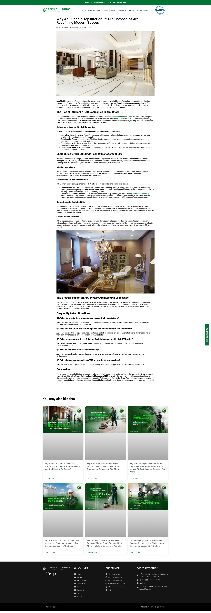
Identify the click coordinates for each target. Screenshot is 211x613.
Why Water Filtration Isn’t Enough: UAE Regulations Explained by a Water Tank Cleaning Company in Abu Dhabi (62, 543)
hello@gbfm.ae (99, 2)
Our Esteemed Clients (118, 10)
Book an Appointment (138, 10)
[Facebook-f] (45, 574)
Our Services (102, 10)
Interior (89, 27)
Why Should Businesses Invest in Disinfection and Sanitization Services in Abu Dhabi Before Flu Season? (62, 466)
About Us (91, 10)
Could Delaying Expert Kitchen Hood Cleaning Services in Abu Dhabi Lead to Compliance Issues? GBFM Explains (146, 543)
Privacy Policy (51, 607)
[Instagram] (55, 574)
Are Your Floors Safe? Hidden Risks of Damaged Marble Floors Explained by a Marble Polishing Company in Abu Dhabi (105, 543)
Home (83, 10)
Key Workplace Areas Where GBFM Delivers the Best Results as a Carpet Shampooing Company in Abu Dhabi (103, 466)
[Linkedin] (50, 574)
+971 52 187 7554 (119, 2)
